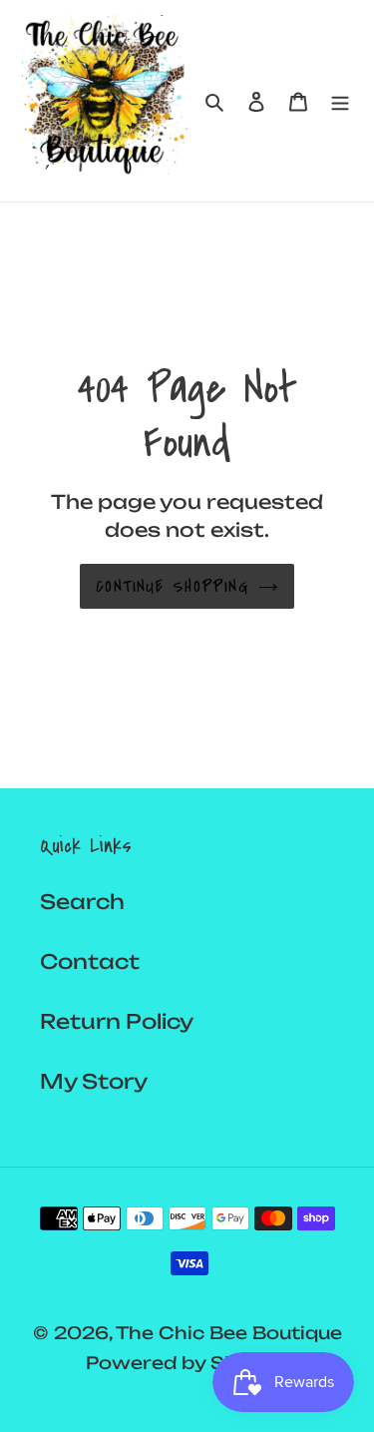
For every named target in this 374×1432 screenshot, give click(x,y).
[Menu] (340, 101)
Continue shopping (172, 586)
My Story (94, 1081)
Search (82, 901)
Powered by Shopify (187, 1362)
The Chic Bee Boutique (229, 1332)
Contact (90, 961)
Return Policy (116, 1021)
